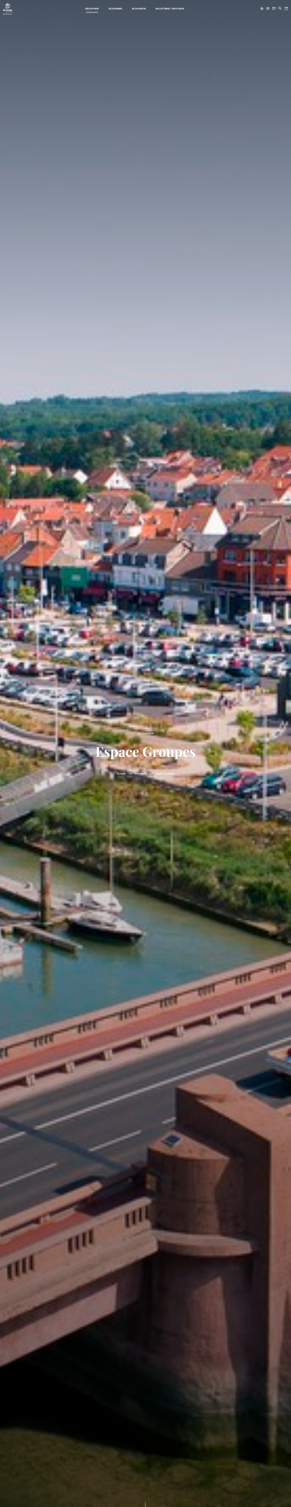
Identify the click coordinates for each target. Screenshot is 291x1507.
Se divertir (139, 9)
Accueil (121, 773)
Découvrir (92, 9)
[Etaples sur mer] (7, 9)
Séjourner (115, 9)
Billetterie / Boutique (170, 9)
